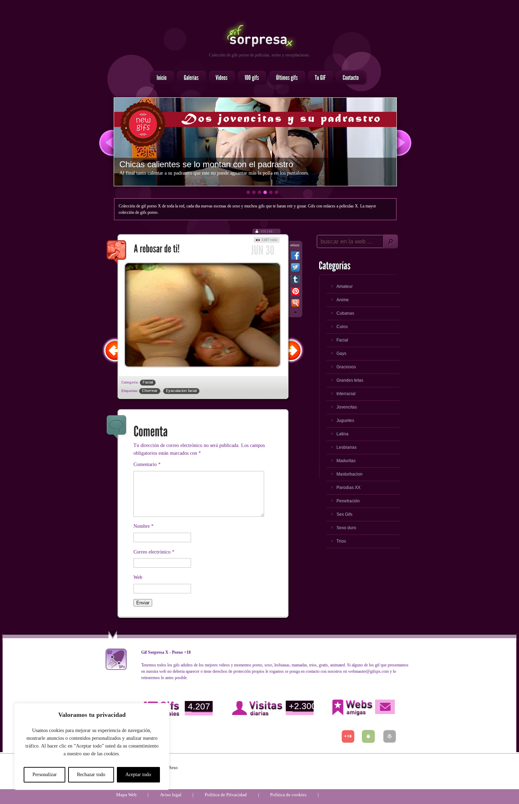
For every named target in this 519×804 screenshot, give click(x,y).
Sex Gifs (344, 514)
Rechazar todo (91, 774)
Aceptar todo (138, 774)
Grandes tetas (349, 380)
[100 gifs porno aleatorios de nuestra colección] (250, 78)
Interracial (346, 393)
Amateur (344, 286)
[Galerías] (189, 78)
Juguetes (345, 420)
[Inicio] (160, 78)
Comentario (147, 464)
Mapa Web (126, 794)
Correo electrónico (153, 552)
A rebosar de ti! (117, 252)
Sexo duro (346, 527)
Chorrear (149, 390)
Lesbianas (346, 447)
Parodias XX (348, 487)
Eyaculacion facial (181, 390)
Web (137, 577)
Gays (341, 353)
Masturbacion (349, 474)
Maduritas (346, 460)
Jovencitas (346, 407)
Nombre (143, 526)
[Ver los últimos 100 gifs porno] (285, 78)
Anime (342, 299)
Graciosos (346, 366)
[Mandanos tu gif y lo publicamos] (318, 78)
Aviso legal (170, 794)
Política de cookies (288, 794)
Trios (341, 541)
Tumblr (295, 281)
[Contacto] (349, 78)
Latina (342, 433)
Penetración (348, 500)
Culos (342, 326)
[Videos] (220, 78)
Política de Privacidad (226, 794)
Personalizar (44, 774)
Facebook (295, 257)
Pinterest (295, 293)
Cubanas (345, 313)
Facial (148, 382)
